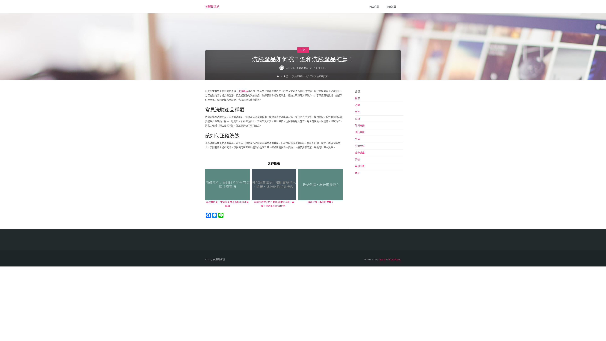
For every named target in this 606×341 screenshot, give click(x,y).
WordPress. (394, 259)
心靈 (357, 105)
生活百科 (360, 145)
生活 (303, 49)
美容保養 (360, 166)
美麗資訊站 (212, 6)
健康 (357, 98)
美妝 (357, 159)
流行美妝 (360, 132)
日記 (357, 118)
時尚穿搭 (360, 125)
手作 (357, 112)
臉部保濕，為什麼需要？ (321, 202)
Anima (382, 259)
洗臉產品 (243, 91)
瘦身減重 (360, 152)
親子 (357, 173)
